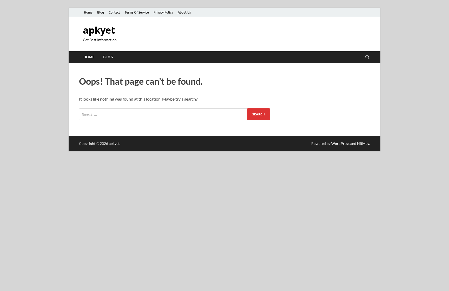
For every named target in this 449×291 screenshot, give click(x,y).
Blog (100, 12)
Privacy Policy (163, 12)
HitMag (363, 143)
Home (88, 12)
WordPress (340, 143)
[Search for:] (174, 114)
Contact (114, 12)
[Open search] (367, 57)
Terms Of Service (137, 12)
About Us (184, 12)
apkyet (99, 30)
